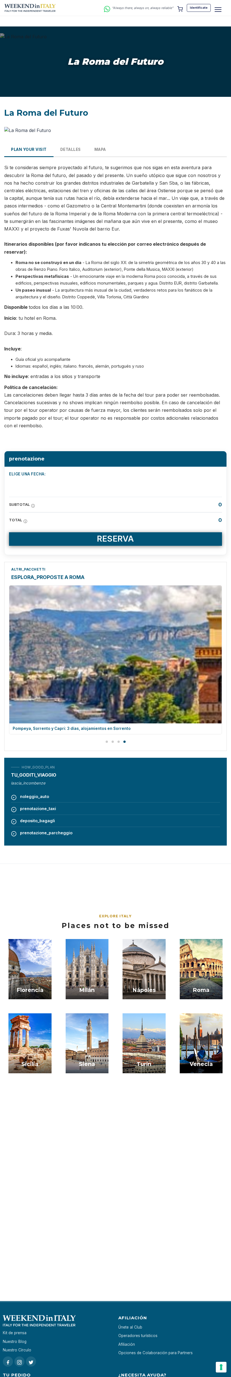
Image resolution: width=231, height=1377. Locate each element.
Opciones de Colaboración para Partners (155, 1353)
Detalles (70, 149)
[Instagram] (19, 1361)
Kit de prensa (14, 1333)
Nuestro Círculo (17, 1350)
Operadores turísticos (137, 1335)
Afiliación (126, 1344)
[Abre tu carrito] (180, 7)
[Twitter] (31, 1361)
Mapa (100, 149)
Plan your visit (29, 149)
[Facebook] (8, 1361)
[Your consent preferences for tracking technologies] (221, 1367)
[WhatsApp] (107, 8)
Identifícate (199, 8)
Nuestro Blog (14, 1341)
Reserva (115, 539)
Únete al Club (130, 1327)
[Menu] (218, 9)
